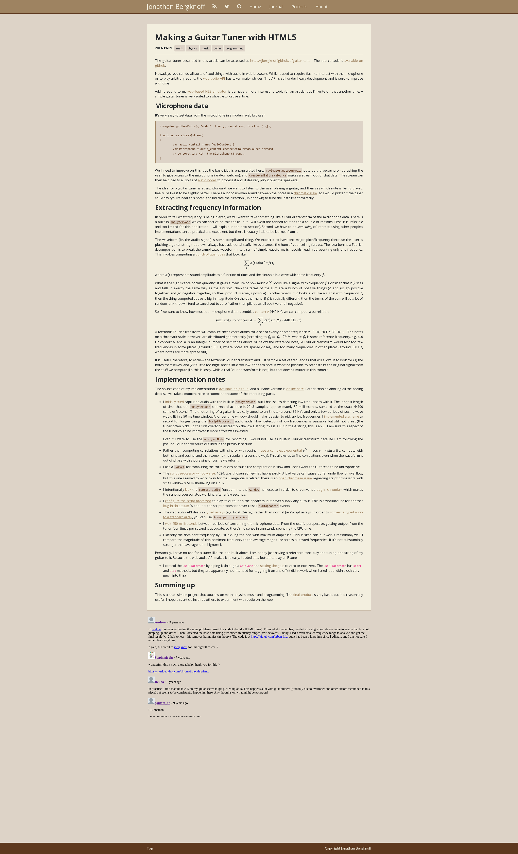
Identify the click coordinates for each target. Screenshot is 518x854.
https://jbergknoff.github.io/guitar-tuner (281, 60)
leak (188, 489)
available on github (233, 389)
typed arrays (215, 512)
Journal (276, 6)
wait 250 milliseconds (181, 523)
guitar (217, 48)
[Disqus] (259, 666)
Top (150, 848)
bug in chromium (329, 489)
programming (234, 48)
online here (295, 389)
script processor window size (192, 473)
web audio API (214, 78)
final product (302, 594)
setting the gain (272, 565)
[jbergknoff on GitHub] (239, 6)
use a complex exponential (281, 450)
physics (192, 48)
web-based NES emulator (207, 91)
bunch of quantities (210, 254)
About (322, 6)
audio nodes (207, 180)
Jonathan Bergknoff (176, 6)
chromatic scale (305, 193)
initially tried (174, 402)
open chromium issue (295, 478)
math (179, 48)
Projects (299, 6)
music (205, 48)
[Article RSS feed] (214, 6)
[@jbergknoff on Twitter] (227, 6)
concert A (262, 311)
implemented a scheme (341, 416)
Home (255, 6)
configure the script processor (188, 501)
